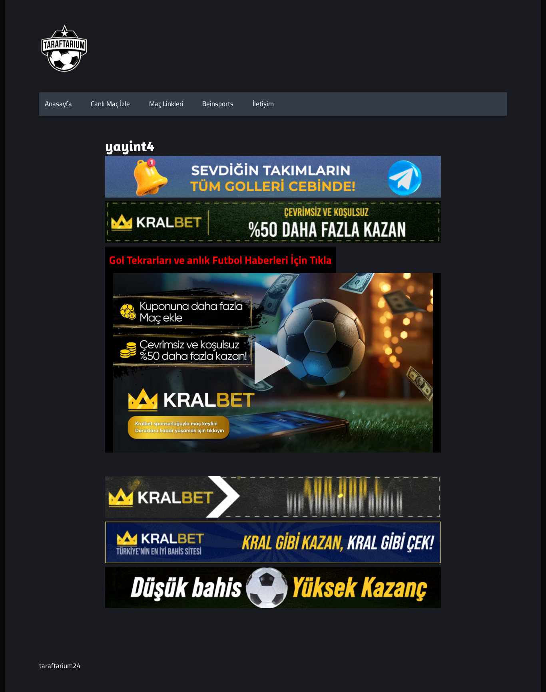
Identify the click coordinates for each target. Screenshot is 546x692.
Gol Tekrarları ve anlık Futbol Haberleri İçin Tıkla (220, 260)
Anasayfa (58, 104)
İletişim (263, 104)
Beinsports (217, 104)
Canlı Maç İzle (110, 104)
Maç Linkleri (166, 104)
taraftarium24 (60, 665)
